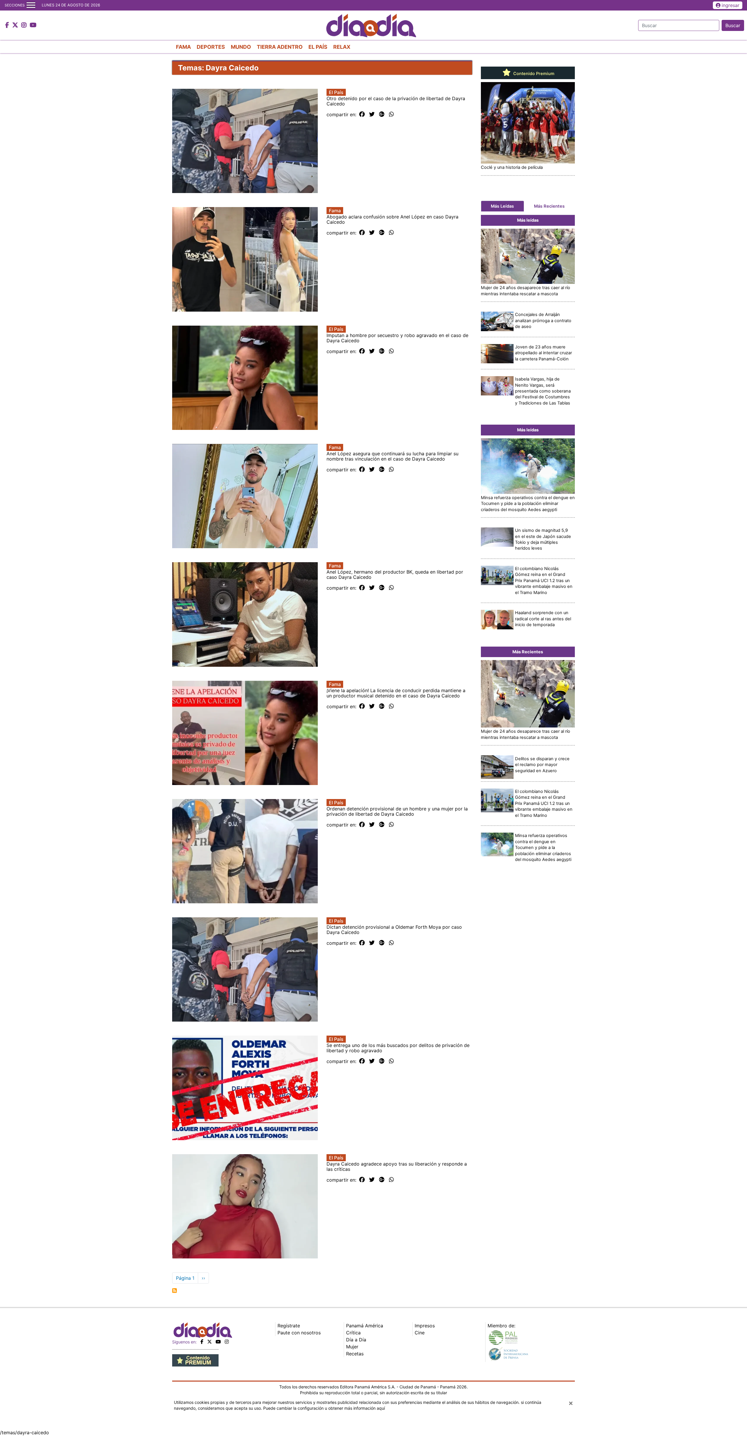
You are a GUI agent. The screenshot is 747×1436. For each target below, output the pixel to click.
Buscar (732, 25)
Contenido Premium (533, 73)
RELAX (341, 47)
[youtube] (218, 1342)
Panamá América (364, 1326)
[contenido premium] (195, 1360)
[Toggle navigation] (31, 5)
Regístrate (288, 1326)
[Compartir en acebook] (362, 114)
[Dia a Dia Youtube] (33, 25)
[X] (209, 1342)
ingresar (730, 5)
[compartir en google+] (382, 114)
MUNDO (241, 47)
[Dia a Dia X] (16, 25)
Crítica (353, 1333)
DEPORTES (211, 47)
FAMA (183, 47)
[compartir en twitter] (372, 114)
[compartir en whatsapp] (391, 114)
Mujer (352, 1347)
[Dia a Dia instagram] (24, 25)
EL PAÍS (317, 47)
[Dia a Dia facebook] (8, 25)
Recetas (355, 1354)
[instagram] (227, 1342)
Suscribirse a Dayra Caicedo (174, 1290)
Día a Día (356, 1340)
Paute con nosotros (299, 1333)
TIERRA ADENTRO (280, 47)
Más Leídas (502, 206)
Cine (420, 1333)
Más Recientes (549, 206)
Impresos (425, 1326)
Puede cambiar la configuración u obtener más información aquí (324, 1408)
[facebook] (201, 1342)
